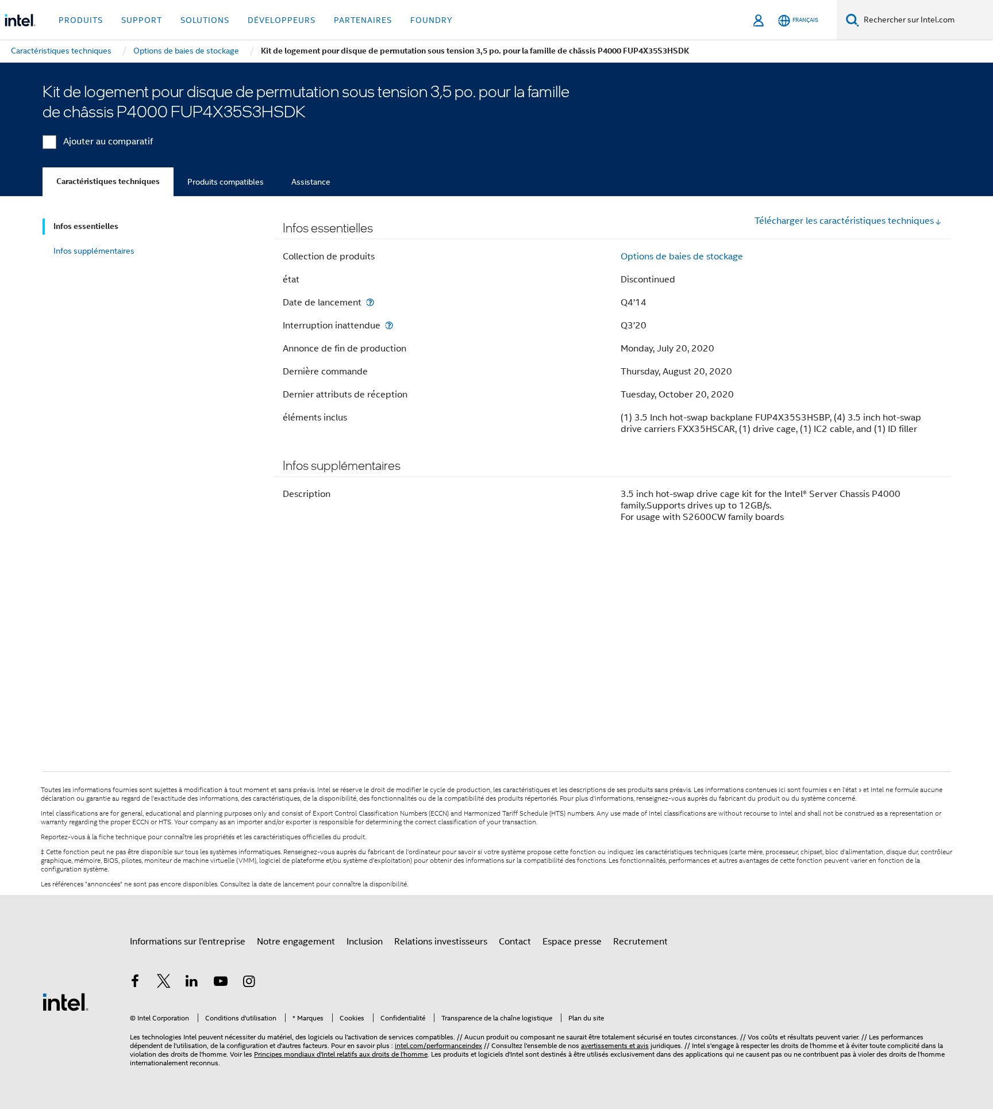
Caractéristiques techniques (108, 181)
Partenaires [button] (363, 20)
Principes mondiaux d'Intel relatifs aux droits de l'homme (341, 1054)
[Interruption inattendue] (389, 325)
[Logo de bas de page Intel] (65, 1001)
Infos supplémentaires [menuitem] (93, 251)
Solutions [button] (204, 20)
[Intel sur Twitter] (164, 983)
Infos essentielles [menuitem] (85, 226)
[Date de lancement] (370, 302)
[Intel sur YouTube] (220, 983)
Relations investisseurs (440, 941)
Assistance (310, 182)
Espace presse (572, 941)
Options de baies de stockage (682, 256)
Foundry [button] (431, 20)
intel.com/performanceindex (438, 1045)
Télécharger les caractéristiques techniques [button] (844, 221)
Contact (515, 941)
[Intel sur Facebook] (135, 983)
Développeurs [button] (281, 20)
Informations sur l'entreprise (187, 941)
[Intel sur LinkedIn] (192, 983)
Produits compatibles (225, 182)
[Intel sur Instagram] (249, 983)
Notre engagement (296, 941)
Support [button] (141, 20)
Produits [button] (81, 20)
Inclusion (365, 941)
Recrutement (640, 941)
